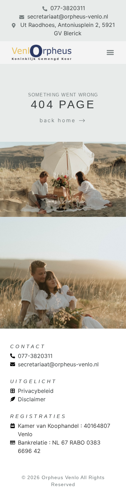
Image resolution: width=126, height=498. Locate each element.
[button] (110, 52)
